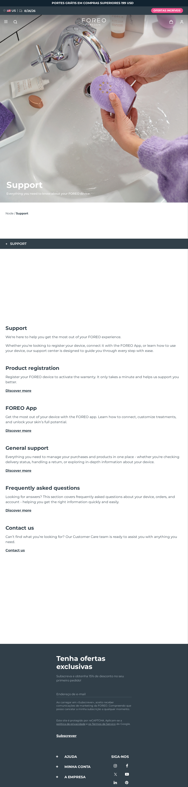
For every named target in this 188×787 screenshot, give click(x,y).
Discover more (18, 391)
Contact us (15, 550)
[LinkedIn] (116, 783)
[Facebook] (127, 766)
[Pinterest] (127, 783)
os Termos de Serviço (102, 723)
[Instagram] (116, 766)
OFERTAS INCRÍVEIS (166, 10)
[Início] (94, 21)
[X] (116, 775)
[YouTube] (127, 775)
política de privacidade (70, 723)
